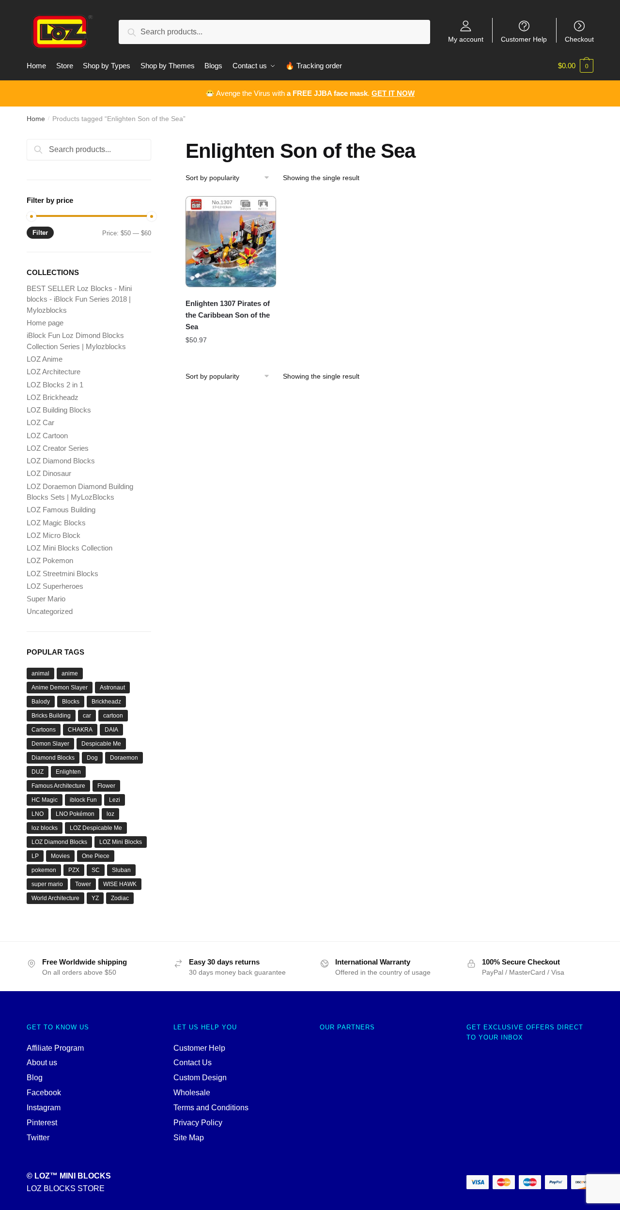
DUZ (37, 771)
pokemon (43, 870)
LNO (37, 814)
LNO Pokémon (75, 814)
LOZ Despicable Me (96, 828)
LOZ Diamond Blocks (61, 461)
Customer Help (524, 39)
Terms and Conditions (210, 1107)
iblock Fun (83, 799)
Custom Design (200, 1077)
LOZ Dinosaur (49, 473)
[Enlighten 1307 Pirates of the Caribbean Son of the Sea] (231, 241)
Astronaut (112, 687)
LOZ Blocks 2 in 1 (55, 385)
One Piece (95, 856)
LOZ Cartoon (47, 435)
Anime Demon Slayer (59, 687)
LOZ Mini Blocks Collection (69, 548)
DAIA (111, 729)
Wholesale (191, 1092)
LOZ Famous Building (61, 509)
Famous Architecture (58, 785)
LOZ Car (40, 422)
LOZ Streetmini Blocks (62, 573)
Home (36, 119)
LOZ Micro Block (53, 535)
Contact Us (192, 1062)
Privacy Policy (197, 1122)
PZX (73, 870)
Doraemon (124, 757)
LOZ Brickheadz (52, 397)
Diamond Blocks (53, 757)
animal (40, 673)
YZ (95, 898)
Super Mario (46, 599)
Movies (60, 856)
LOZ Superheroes (55, 586)
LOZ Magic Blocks (56, 523)
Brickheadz (106, 701)
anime (70, 673)
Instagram (44, 1107)
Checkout (579, 39)
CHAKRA (80, 729)
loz (110, 814)
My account (465, 39)
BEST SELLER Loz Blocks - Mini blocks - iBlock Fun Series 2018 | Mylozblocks (79, 299)
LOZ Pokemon (50, 560)
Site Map (188, 1137)
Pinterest (42, 1122)
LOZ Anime (44, 359)
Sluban (121, 870)
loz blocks (44, 828)
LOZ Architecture (53, 372)
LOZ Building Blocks (59, 410)
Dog (92, 757)
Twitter (38, 1137)
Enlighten (68, 771)
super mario (47, 884)
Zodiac (120, 898)
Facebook (44, 1092)
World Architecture (55, 898)
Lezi (114, 799)
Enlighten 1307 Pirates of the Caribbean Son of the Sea (228, 315)
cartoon (113, 715)
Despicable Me (101, 743)
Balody (40, 701)
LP (35, 856)
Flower (106, 785)
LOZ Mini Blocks (120, 842)
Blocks (70, 701)
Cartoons (43, 729)
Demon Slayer (50, 743)
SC (96, 870)
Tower (83, 884)
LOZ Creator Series (58, 448)
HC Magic (44, 799)
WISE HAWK (120, 884)
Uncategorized (50, 611)
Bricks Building (51, 715)
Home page (45, 323)
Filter (40, 232)
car (87, 715)
